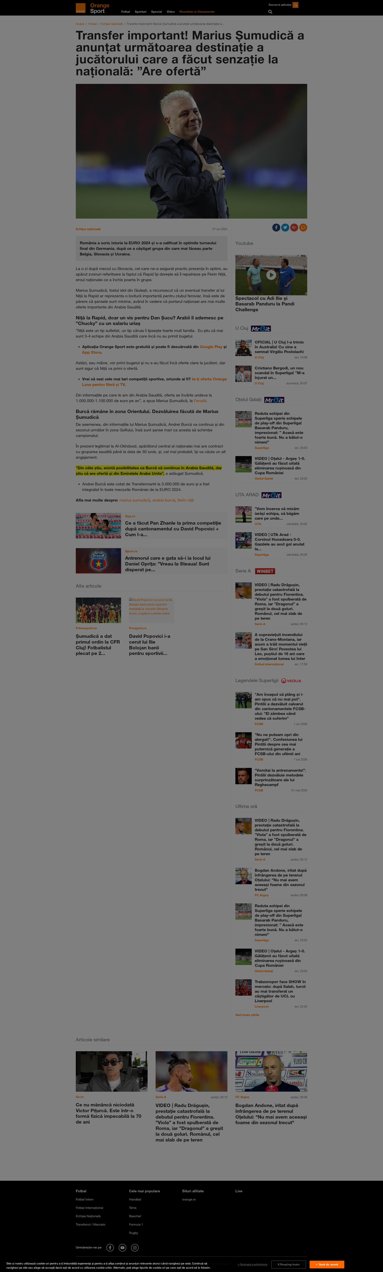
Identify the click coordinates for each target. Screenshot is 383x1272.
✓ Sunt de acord (327, 1264)
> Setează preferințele (253, 1264)
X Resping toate (289, 1264)
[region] (191, 1264)
